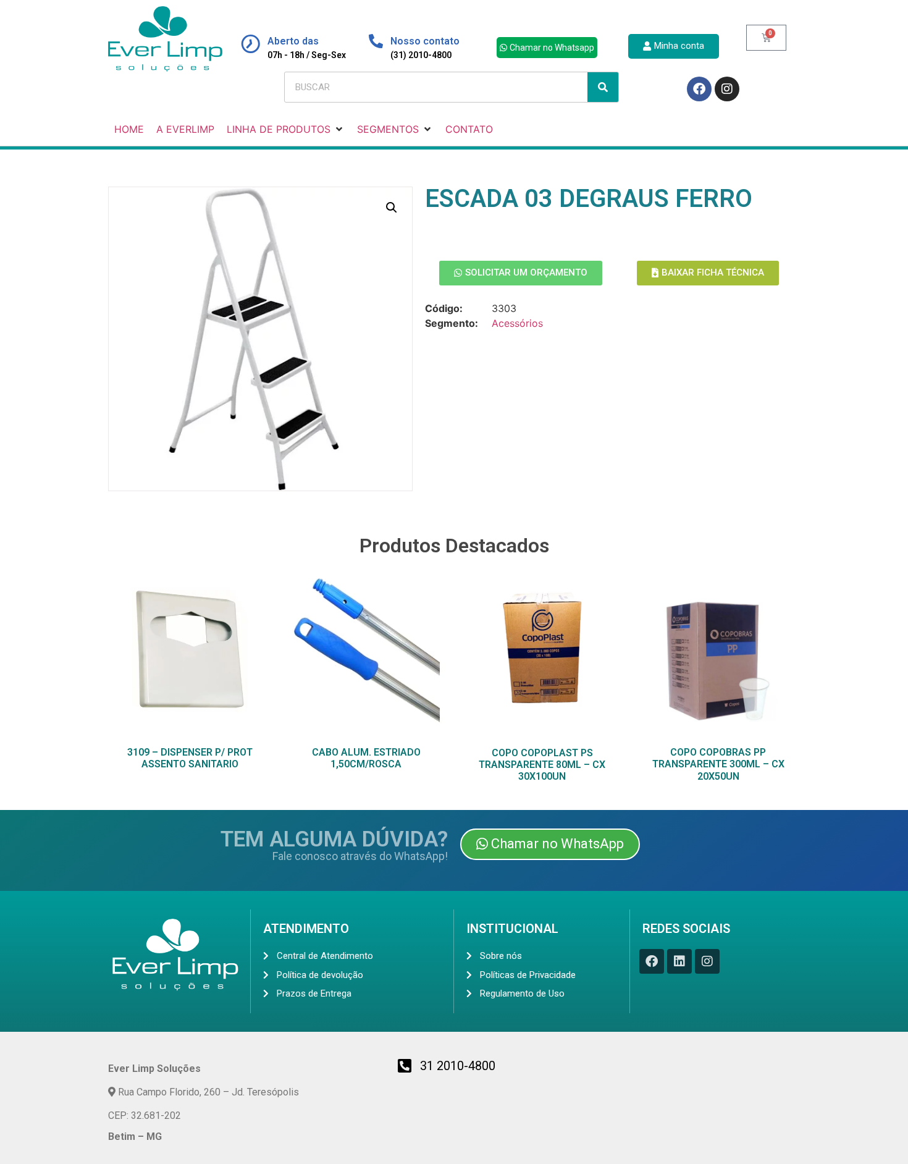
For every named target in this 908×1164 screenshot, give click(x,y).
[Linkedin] (679, 961)
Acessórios (517, 323)
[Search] (602, 87)
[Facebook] (699, 89)
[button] (391, 207)
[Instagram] (727, 89)
